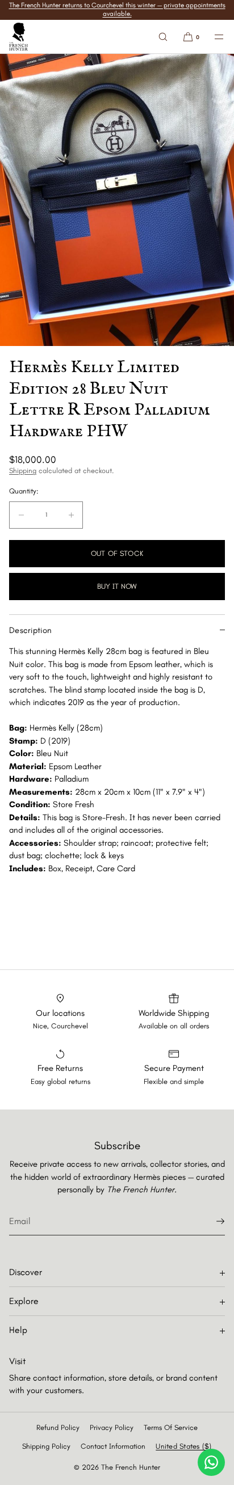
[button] (163, 36)
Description (30, 630)
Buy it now (117, 586)
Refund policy (58, 1427)
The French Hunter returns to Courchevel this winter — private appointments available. (117, 9)
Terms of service (171, 1427)
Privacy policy (111, 1427)
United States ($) (183, 1446)
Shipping (22, 470)
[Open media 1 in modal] (117, 200)
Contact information (113, 1446)
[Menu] (212, 36)
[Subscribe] (211, 1221)
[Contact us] (211, 1462)
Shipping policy (46, 1446)
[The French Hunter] (18, 37)
